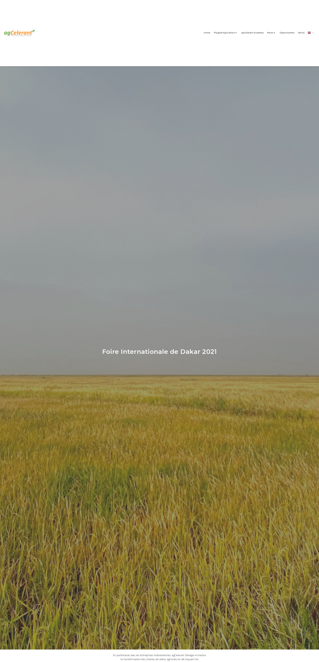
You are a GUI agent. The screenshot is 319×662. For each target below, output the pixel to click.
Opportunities (287, 33)
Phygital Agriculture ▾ (225, 33)
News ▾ (271, 33)
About (301, 33)
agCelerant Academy (252, 33)
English (311, 33)
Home (207, 33)
